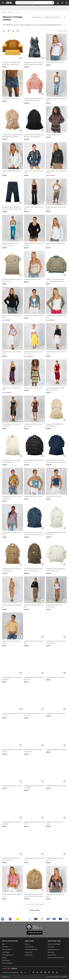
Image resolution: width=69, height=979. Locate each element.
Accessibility (64, 976)
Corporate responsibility (31, 949)
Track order (5, 947)
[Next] (64, 17)
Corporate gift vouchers (54, 949)
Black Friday (51, 952)
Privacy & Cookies (51, 976)
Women (10, 12)
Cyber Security (29, 955)
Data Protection (6, 960)
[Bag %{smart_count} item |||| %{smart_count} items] (67, 2)
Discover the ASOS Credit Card (56, 957)
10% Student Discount (8, 955)
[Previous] (30, 17)
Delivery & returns (7, 949)
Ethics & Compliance (7, 963)
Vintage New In (37, 17)
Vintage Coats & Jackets (52, 17)
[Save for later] (21, 58)
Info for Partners (52, 955)
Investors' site (28, 952)
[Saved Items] (62, 2)
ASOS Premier (6, 952)
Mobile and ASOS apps (54, 944)
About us (27, 944)
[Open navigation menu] (3, 2)
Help (3, 944)
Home (3, 12)
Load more (34, 910)
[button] (21, 972)
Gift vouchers (51, 947)
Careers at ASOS (29, 947)
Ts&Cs (58, 976)
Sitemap (4, 957)
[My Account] (58, 2)
